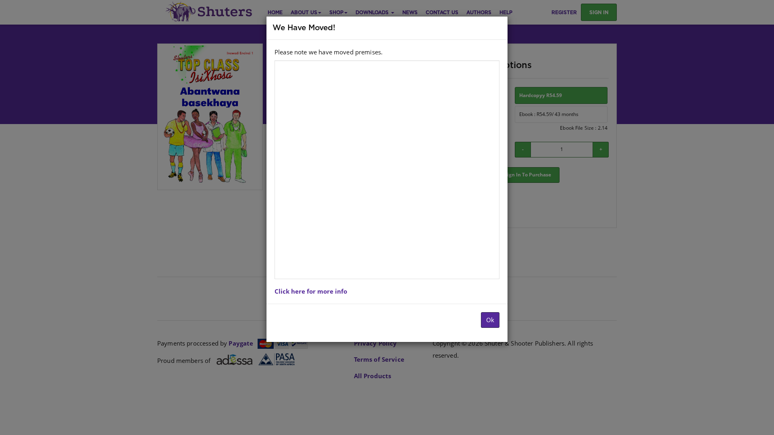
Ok (490, 320)
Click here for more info (311, 291)
